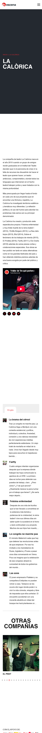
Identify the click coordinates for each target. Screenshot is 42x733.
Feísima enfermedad (21, 501)
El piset (7, 674)
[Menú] (39, 5)
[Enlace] (9, 4)
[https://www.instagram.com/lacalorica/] (4, 314)
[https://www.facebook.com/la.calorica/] (9, 314)
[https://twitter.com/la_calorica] (18, 314)
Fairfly (12, 462)
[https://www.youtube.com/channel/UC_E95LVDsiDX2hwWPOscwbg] (14, 314)
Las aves (14, 573)
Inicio (5, 55)
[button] (2, 680)
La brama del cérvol (19, 420)
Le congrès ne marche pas (23, 534)
